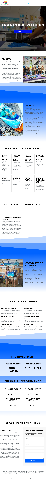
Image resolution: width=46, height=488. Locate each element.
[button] (28, 3)
